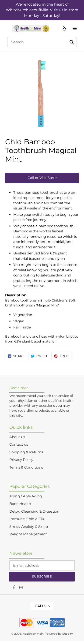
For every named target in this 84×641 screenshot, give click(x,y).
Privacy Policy (21, 459)
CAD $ (40, 606)
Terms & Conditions (26, 467)
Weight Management (28, 534)
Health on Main (33, 633)
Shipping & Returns (26, 452)
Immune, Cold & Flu (26, 519)
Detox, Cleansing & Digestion (34, 511)
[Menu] (73, 28)
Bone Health (20, 503)
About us (17, 437)
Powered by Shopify (59, 633)
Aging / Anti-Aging (25, 496)
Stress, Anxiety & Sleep (28, 526)
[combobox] (42, 42)
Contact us (18, 444)
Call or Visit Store (42, 177)
